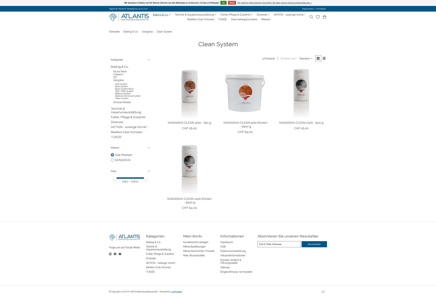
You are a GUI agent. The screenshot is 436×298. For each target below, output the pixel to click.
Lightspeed (176, 292)
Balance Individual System (128, 96)
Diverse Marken (122, 102)
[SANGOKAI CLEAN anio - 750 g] (189, 92)
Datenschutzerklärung (233, 250)
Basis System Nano (124, 89)
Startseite (114, 31)
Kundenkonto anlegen (195, 242)
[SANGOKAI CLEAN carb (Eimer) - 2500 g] (189, 168)
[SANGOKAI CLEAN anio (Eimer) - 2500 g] (245, 92)
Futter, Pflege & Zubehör (128, 117)
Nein (232, 3)
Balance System (123, 93)
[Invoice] (323, 291)
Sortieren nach (289, 58)
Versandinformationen (232, 255)
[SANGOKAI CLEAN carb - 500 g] (301, 92)
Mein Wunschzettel (194, 255)
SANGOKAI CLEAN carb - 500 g (301, 122)
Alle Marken (123, 155)
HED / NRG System (124, 91)
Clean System (121, 98)
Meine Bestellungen (194, 246)
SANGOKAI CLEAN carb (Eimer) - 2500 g (189, 200)
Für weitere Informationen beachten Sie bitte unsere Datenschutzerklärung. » (274, 3)
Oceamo (118, 74)
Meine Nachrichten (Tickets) (198, 250)
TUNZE (222, 19)
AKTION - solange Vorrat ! (289, 14)
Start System (121, 84)
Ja (223, 3)
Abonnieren (314, 244)
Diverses (117, 122)
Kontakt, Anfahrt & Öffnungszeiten (230, 261)
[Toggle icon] (311, 17)
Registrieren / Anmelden (314, 9)
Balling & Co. (131, 31)
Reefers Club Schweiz (201, 19)
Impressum (226, 242)
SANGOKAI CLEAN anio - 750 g (189, 122)
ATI (115, 77)
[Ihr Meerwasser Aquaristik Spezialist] (130, 17)
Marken (265, 19)
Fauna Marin (120, 71)
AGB (223, 246)
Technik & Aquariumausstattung (126, 110)
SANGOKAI (123, 160)
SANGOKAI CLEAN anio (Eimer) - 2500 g (245, 124)
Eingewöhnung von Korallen (236, 271)
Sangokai (147, 31)
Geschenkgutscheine (244, 19)
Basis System (121, 86)
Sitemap (225, 267)
